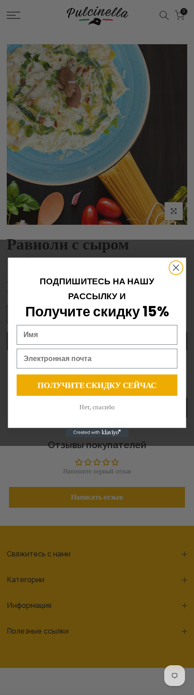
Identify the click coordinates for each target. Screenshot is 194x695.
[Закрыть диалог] (176, 268)
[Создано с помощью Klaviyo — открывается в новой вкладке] (97, 432)
